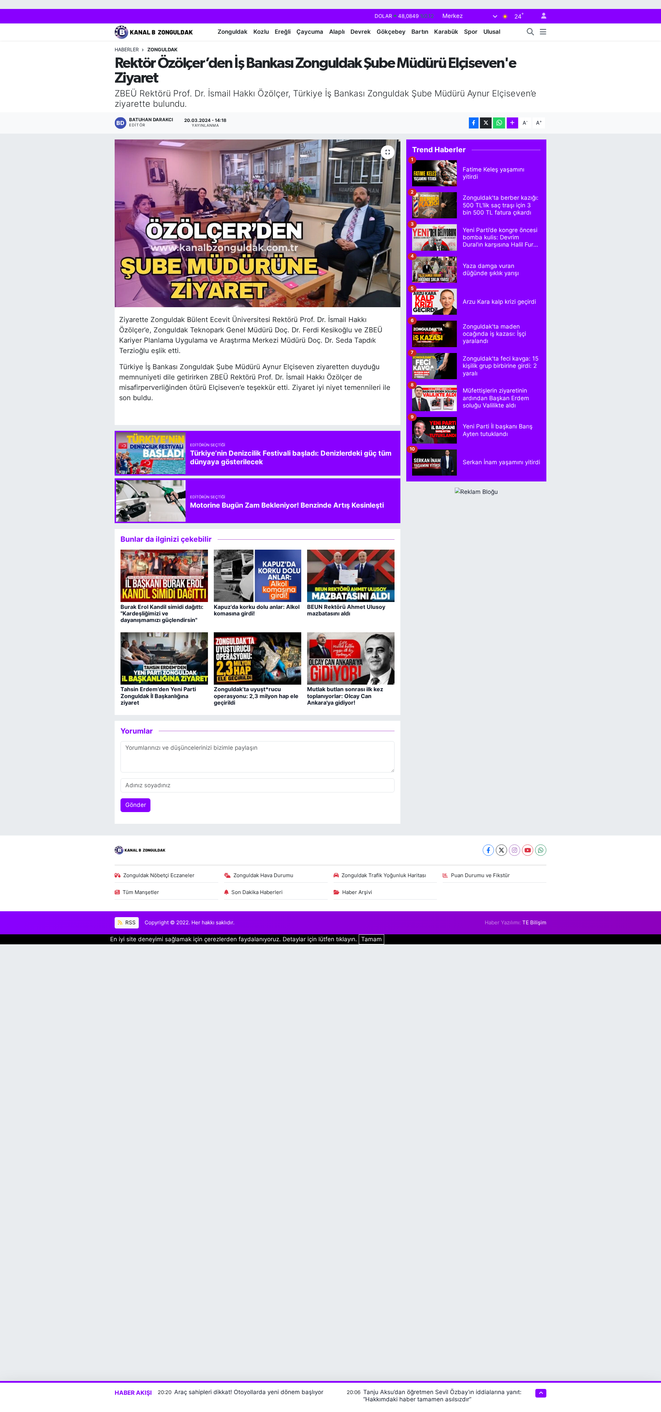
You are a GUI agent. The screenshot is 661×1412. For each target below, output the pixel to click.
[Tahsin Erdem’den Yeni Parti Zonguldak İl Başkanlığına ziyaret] (164, 658)
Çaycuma (309, 31)
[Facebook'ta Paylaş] (474, 123)
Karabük (446, 31)
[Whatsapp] (540, 850)
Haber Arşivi (357, 892)
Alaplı (337, 31)
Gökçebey (391, 31)
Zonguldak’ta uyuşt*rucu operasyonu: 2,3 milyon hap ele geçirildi (256, 696)
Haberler (127, 49)
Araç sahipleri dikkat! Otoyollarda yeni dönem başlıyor (248, 1392)
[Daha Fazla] (512, 123)
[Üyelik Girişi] (540, 16)
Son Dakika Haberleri (257, 892)
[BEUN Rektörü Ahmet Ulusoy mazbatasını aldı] (351, 575)
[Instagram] (514, 850)
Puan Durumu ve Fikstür (480, 875)
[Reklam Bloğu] (476, 491)
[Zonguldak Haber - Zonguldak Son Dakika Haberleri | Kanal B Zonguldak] (154, 31)
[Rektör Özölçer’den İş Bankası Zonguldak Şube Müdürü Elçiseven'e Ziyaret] (258, 223)
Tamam (371, 939)
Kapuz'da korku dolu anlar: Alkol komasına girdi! (257, 610)
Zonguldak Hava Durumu (263, 875)
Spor (471, 31)
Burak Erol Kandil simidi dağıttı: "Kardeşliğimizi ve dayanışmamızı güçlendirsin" (161, 613)
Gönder (135, 804)
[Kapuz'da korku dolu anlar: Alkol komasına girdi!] (257, 575)
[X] (501, 850)
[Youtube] (527, 850)
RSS (130, 923)
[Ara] (530, 32)
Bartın (419, 31)
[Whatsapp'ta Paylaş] (499, 123)
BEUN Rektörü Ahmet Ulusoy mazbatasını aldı (346, 610)
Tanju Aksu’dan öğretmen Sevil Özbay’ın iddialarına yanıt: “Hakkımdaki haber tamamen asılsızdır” (442, 1396)
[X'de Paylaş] (486, 123)
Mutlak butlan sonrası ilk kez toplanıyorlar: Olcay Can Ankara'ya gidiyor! (345, 696)
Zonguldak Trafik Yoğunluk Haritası (384, 875)
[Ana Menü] (543, 32)
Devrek (360, 31)
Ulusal (491, 31)
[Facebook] (488, 850)
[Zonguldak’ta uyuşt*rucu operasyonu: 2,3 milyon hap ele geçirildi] (257, 658)
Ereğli (283, 31)
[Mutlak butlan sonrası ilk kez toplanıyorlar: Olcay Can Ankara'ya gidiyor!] (351, 658)
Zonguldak (233, 31)
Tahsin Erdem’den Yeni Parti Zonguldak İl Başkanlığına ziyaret (158, 696)
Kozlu (261, 31)
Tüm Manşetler (141, 892)
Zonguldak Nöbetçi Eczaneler (159, 875)
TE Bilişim (534, 923)
